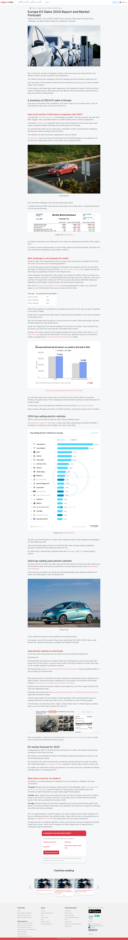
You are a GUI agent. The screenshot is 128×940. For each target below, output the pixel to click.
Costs (66, 919)
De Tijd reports (33, 138)
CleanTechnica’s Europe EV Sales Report (42, 423)
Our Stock (25, 2)
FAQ (42, 915)
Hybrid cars (68, 842)
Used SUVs (46, 846)
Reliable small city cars (49, 842)
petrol (36, 818)
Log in (125, 2)
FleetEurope (41, 123)
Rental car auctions (22, 931)
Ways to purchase (69, 915)
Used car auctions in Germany (25, 925)
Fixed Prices (38, 2)
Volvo (81, 551)
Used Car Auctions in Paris (24, 936)
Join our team (44, 917)
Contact (47, 2)
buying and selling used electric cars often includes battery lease (74, 692)
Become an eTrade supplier (73, 924)
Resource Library (45, 921)
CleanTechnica (69, 533)
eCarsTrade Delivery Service (72, 917)
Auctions (31, 2)
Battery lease (68, 926)
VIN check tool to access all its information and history (55, 683)
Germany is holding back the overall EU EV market (64, 390)
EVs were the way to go (46, 117)
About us (43, 911)
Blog (34, 8)
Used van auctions (22, 934)
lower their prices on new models (71, 269)
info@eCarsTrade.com (97, 925)
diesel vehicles (47, 818)
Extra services (68, 913)
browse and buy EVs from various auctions (62, 669)
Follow (93, 927)
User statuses (68, 921)
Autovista (69, 235)
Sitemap (90, 934)
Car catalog (68, 911)
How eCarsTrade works (47, 913)
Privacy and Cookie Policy (23, 915)
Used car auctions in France (24, 927)
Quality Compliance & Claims (24, 917)
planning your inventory (85, 405)
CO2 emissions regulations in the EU (48, 286)
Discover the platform (46, 924)
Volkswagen (71, 551)
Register (115, 2)
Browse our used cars (51, 852)
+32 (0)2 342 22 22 (96, 924)
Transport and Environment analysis (60, 337)
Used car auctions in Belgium (24, 923)
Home (18, 911)
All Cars (20, 2)
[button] (120, 2)
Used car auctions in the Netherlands (26, 929)
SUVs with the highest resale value (73, 847)
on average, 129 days (54, 764)
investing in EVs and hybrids (76, 737)
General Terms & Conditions (24, 913)
